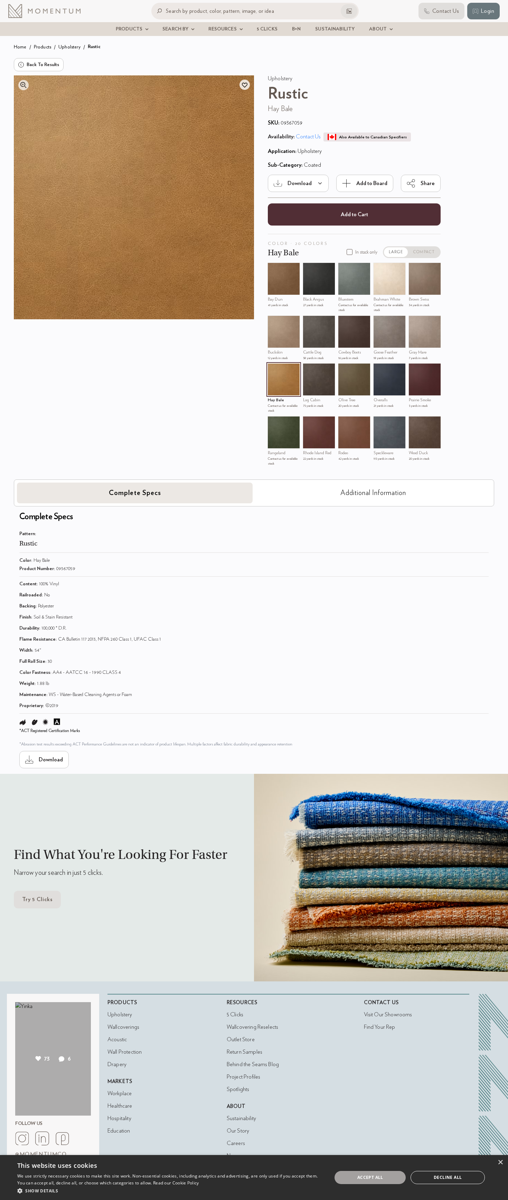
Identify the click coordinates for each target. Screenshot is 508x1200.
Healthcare (119, 1106)
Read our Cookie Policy (176, 1183)
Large (396, 252)
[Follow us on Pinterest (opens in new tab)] (62, 1138)
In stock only (366, 252)
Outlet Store (241, 1039)
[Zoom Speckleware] (380, 423)
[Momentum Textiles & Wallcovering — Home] (49, 11)
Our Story (238, 1131)
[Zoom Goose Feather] (380, 323)
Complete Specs (135, 492)
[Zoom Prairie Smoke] (416, 370)
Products (42, 46)
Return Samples (244, 1052)
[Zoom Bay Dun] (275, 270)
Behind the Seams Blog (253, 1064)
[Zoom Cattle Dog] (310, 323)
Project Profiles (243, 1077)
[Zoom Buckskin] (275, 323)
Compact (424, 252)
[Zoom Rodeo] (345, 423)
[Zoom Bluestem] (345, 270)
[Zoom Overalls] (380, 370)
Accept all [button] (370, 1177)
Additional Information (373, 492)
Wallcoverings (123, 1027)
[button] (170, 1191)
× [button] (500, 1162)
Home (20, 46)
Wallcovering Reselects (252, 1027)
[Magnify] (23, 85)
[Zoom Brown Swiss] (416, 270)
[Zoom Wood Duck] (416, 423)
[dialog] (254, 1177)
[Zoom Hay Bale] (275, 370)
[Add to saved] (244, 85)
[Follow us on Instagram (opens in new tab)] (22, 1138)
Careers (236, 1143)
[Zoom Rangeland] (275, 423)
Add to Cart (354, 214)
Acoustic (117, 1039)
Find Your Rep (379, 1027)
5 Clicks (235, 1014)
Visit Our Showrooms (388, 1014)
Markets (119, 1081)
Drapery (116, 1064)
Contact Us (308, 136)
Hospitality (119, 1118)
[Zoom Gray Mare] (416, 323)
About (236, 1106)
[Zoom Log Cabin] (310, 370)
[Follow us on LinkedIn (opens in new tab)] (42, 1138)
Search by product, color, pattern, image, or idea (220, 11)
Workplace (119, 1093)
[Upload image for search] (349, 11)
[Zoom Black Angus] (310, 270)
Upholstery (69, 46)
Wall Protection (124, 1052)
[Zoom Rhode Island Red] (310, 423)
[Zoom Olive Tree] (345, 370)
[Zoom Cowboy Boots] (345, 323)
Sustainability (241, 1118)
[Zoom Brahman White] (380, 270)
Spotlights (238, 1089)
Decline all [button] (448, 1177)
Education (118, 1131)
